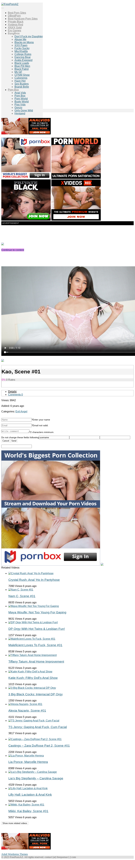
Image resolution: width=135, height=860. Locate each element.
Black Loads (21, 63)
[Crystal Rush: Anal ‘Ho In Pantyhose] (31, 573)
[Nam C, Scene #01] (20, 589)
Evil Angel (21, 411)
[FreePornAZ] (9, 4)
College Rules (22, 54)
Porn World (21, 98)
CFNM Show (22, 75)
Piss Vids (20, 104)
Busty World (21, 101)
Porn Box (13, 89)
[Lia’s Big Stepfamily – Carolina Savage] (32, 772)
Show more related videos (14, 823)
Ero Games (14, 30)
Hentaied (19, 113)
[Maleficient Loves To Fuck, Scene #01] (31, 638)
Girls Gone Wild (23, 110)
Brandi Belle (21, 86)
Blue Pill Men (22, 66)
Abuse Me (20, 39)
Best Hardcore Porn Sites (23, 18)
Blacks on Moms (24, 42)
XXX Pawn (20, 45)
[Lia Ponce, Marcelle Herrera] (26, 755)
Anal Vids (20, 92)
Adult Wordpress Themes (14, 854)
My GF (18, 72)
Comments (15, 394)
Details (12, 391)
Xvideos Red (15, 24)
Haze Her (20, 80)
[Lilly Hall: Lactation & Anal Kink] (28, 788)
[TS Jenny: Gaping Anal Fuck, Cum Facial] (33, 720)
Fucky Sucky (21, 48)
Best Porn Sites (17, 12)
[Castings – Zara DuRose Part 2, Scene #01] (35, 739)
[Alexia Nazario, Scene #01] (25, 704)
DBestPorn (14, 15)
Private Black (15, 21)
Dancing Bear (22, 57)
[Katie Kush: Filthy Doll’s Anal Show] (30, 671)
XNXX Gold (15, 27)
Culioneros (20, 77)
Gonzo (18, 107)
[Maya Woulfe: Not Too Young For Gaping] (33, 606)
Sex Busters (21, 83)
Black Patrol (21, 69)
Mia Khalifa (21, 51)
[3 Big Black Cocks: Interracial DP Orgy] (32, 687)
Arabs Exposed (23, 60)
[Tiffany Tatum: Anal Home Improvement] (32, 655)
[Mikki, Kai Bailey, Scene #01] (26, 804)
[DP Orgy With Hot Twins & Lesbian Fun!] (33, 622)
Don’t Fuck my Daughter (28, 36)
